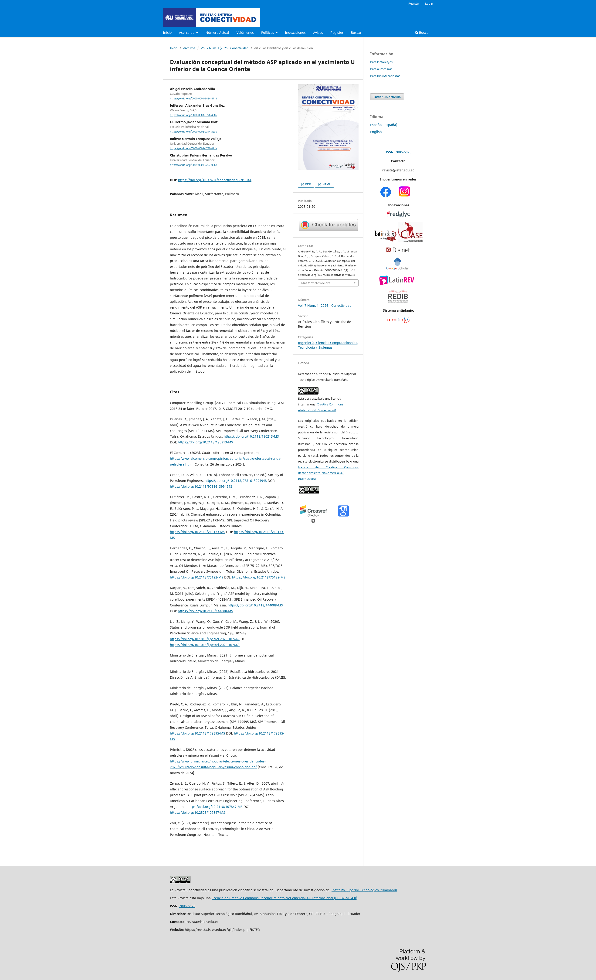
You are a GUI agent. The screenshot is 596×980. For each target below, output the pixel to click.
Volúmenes (245, 32)
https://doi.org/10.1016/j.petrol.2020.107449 (205, 639)
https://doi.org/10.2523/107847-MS (197, 812)
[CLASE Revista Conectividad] (410, 241)
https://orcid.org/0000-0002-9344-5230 (193, 131)
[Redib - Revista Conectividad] (398, 304)
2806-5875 (187, 906)
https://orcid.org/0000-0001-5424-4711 (193, 98)
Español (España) (383, 124)
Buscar (356, 32)
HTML (326, 184)
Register (336, 32)
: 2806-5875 (398, 152)
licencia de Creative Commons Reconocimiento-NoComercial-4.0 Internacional (328, 473)
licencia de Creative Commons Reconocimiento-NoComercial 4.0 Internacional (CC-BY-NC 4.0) (284, 898)
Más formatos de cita (315, 283)
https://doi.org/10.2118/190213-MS (251, 436)
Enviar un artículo (387, 97)
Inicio (167, 32)
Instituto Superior (346, 890)
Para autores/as (381, 69)
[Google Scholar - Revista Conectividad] (397, 269)
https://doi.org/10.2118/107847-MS (215, 806)
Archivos (189, 48)
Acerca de (187, 32)
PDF (308, 184)
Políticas (268, 32)
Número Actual (217, 32)
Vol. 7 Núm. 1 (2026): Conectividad (224, 48)
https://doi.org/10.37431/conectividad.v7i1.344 (214, 180)
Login (429, 3)
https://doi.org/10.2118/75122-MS (196, 577)
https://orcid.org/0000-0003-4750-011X (193, 148)
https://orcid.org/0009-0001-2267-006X (193, 165)
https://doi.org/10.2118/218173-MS (197, 532)
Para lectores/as (381, 62)
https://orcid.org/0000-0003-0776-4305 (193, 115)
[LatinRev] (396, 283)
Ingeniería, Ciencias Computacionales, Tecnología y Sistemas (328, 345)
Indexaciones (295, 32)
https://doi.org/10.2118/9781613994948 (236, 480)
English (376, 131)
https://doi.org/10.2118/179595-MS (197, 733)
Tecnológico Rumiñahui (378, 890)
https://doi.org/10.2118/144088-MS (255, 605)
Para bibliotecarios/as (385, 76)
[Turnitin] (398, 322)
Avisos (318, 32)
